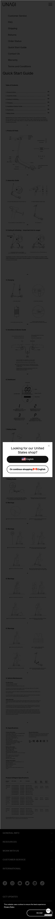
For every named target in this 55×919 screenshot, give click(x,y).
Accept (39, 913)
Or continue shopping (27, 469)
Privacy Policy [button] (9, 907)
